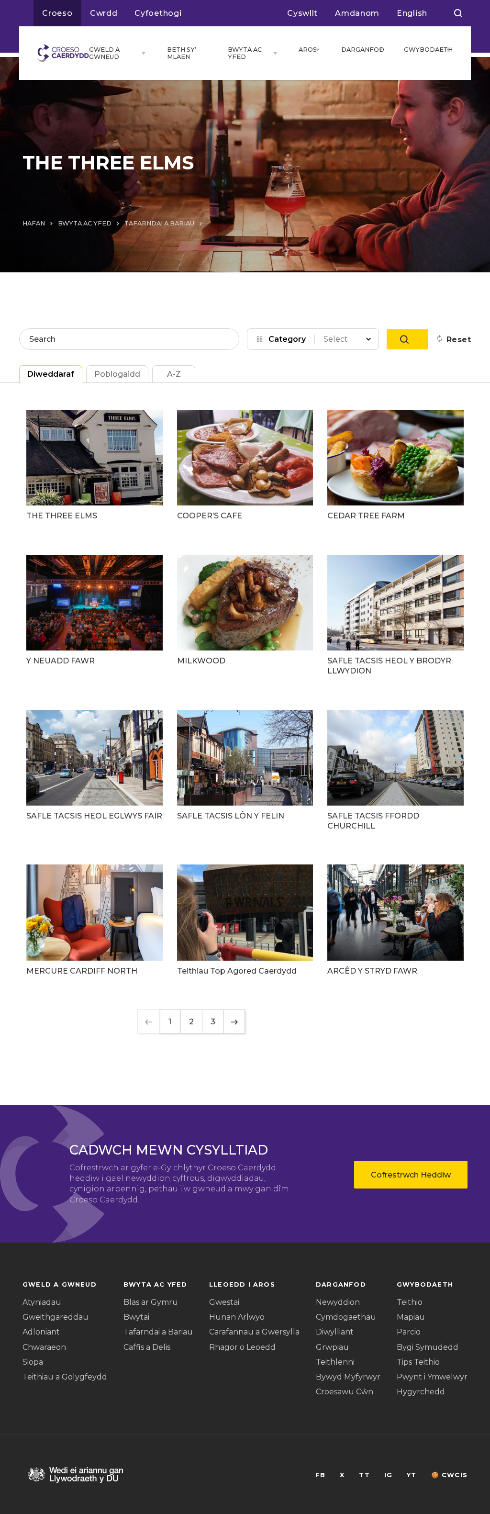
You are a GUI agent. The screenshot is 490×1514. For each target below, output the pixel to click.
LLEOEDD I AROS (242, 1284)
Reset (458, 339)
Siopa (32, 1362)
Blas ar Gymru (150, 1302)
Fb (320, 1475)
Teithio (410, 1302)
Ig (388, 1475)
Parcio (409, 1331)
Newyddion (338, 1302)
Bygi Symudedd (427, 1347)
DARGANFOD (357, 49)
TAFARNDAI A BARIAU (159, 223)
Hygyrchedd (421, 1391)
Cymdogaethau (346, 1317)
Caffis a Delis (146, 1347)
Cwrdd (104, 13)
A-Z (174, 374)
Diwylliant (335, 1331)
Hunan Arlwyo (237, 1317)
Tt (364, 1475)
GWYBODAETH (422, 49)
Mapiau (411, 1317)
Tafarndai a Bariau (158, 1331)
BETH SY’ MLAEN (181, 53)
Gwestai (224, 1302)
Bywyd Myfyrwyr (348, 1376)
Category (287, 339)
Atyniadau (41, 1302)
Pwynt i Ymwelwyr (432, 1376)
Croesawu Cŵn (344, 1391)
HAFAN (33, 223)
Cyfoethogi (157, 13)
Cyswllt (302, 13)
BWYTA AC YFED (245, 53)
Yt (411, 1475)
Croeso (57, 13)
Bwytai (136, 1317)
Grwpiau (332, 1347)
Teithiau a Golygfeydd (64, 1376)
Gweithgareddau (55, 1317)
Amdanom (357, 13)
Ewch (407, 339)
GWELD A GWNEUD (104, 53)
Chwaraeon (44, 1347)
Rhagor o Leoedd (242, 1347)
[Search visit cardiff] (458, 13)
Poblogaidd (117, 374)
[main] (245, 757)
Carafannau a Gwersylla (254, 1331)
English (412, 13)
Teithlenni (335, 1362)
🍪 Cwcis (449, 1475)
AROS (305, 49)
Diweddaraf (50, 374)
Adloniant (41, 1331)
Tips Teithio (418, 1362)
